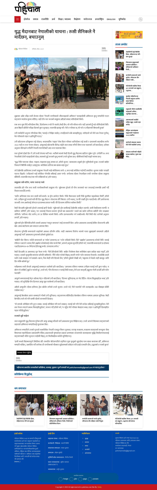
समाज (35, 19)
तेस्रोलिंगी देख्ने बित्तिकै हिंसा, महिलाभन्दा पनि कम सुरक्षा (25, 420)
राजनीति (45, 19)
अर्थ (53, 19)
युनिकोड (122, 19)
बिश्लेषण (77, 19)
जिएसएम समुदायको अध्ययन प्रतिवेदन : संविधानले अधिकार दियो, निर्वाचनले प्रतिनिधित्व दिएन (61, 421)
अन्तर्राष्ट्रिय (99, 19)
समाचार (87, 442)
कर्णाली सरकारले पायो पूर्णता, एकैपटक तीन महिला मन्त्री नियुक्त (92, 420)
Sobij (99, 487)
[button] (17, 19)
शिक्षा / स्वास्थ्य (64, 19)
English (111, 19)
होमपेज (27, 19)
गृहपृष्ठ (86, 438)
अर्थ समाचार (88, 453)
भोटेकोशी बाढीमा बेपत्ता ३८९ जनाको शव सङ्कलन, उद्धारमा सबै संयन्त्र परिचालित (126, 421)
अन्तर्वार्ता (87, 449)
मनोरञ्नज (88, 19)
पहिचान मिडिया (22, 49)
